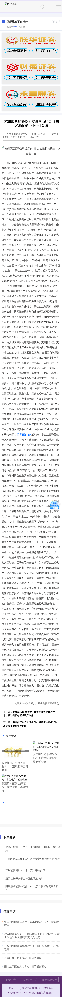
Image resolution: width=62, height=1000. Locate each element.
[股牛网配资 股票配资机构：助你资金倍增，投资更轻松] (46, 746)
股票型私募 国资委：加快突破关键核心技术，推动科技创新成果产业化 (29, 713)
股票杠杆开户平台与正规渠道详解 (24, 878)
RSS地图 (36, 988)
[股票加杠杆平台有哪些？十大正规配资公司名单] (15, 750)
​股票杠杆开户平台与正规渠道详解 (22, 958)
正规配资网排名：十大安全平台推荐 (25, 870)
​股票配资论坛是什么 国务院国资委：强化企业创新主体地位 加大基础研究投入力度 (32, 935)
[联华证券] (11, 6)
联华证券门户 (24, 434)
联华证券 (11, 979)
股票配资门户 (39, 992)
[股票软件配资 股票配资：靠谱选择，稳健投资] (15, 777)
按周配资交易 (49, 979)
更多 (55, 21)
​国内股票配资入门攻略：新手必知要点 (25, 966)
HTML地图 (47, 988)
